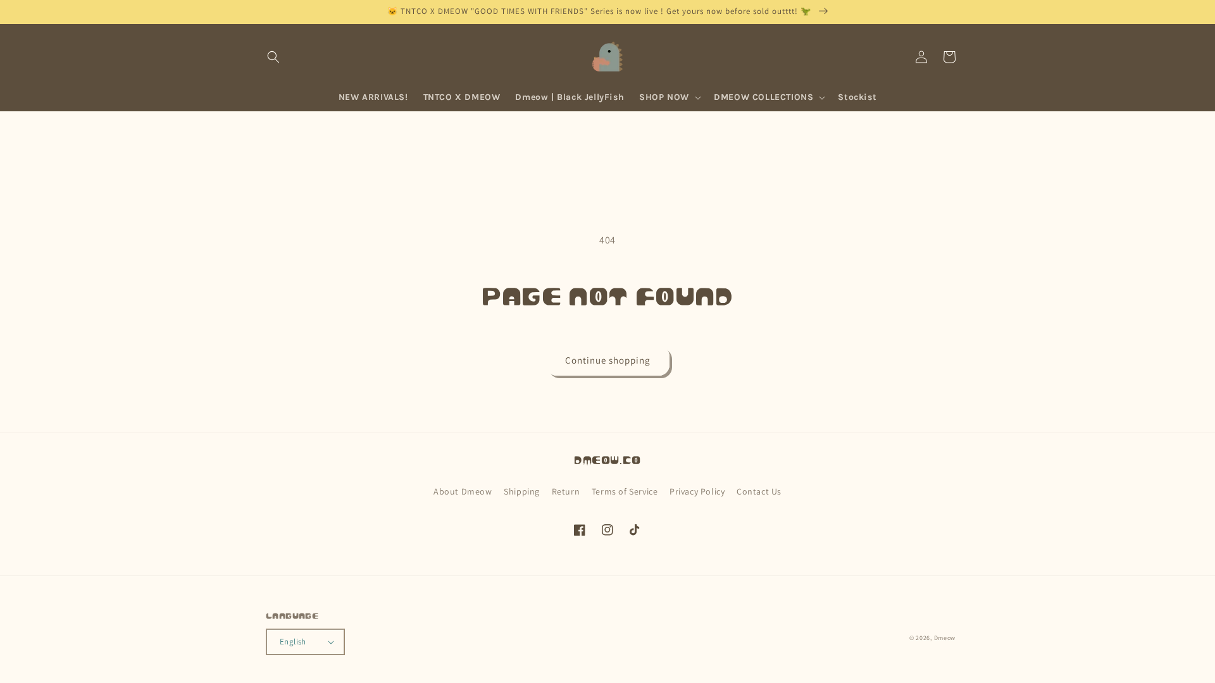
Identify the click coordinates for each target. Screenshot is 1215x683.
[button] (273, 57)
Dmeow (945, 638)
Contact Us (759, 491)
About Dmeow (462, 491)
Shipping (522, 491)
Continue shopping (608, 360)
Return (566, 491)
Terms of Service (625, 491)
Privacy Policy (697, 491)
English (293, 641)
